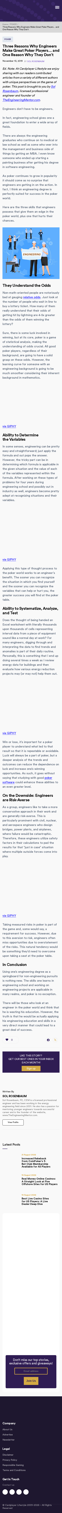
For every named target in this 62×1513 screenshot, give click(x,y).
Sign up (31, 1068)
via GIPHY (9, 426)
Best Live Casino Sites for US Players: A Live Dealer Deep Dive (35, 1201)
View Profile (13, 1122)
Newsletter (8, 1440)
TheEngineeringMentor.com (21, 99)
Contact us (8, 1485)
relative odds (32, 297)
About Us (7, 1429)
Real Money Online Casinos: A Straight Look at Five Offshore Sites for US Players (40, 1182)
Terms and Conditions (14, 1470)
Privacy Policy (9, 1460)
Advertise (7, 1435)
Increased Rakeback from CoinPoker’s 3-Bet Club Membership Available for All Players (36, 1162)
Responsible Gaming (13, 1465)
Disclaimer (7, 1455)
